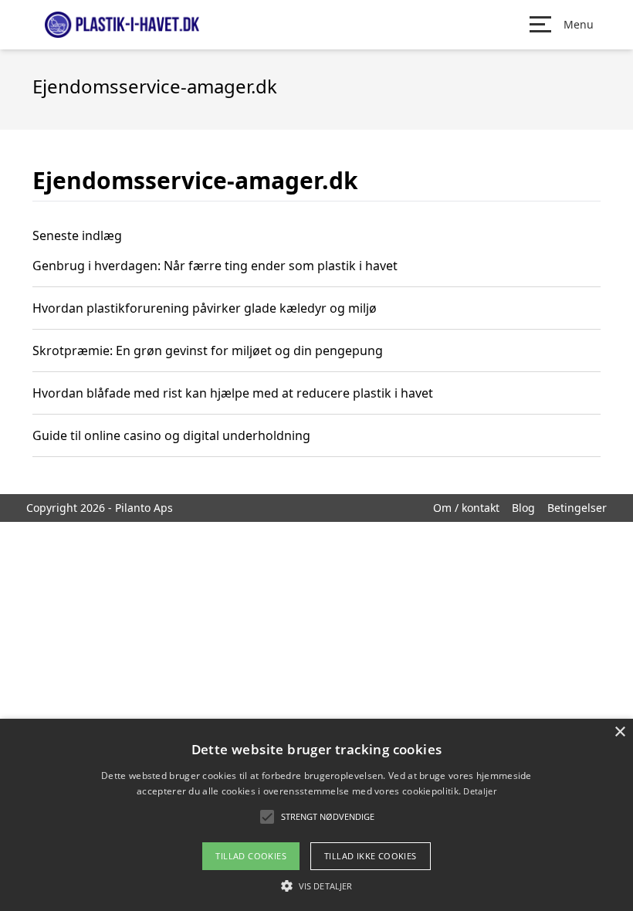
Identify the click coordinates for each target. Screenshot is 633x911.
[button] (316, 885)
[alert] (316, 815)
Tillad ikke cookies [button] (370, 856)
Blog (523, 507)
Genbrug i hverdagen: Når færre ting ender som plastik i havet (215, 265)
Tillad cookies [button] (250, 856)
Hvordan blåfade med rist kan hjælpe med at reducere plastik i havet (232, 392)
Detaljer (479, 791)
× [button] (619, 732)
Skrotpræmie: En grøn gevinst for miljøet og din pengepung (207, 350)
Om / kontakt (466, 507)
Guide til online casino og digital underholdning (171, 435)
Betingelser (577, 507)
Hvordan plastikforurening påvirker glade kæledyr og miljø (204, 308)
